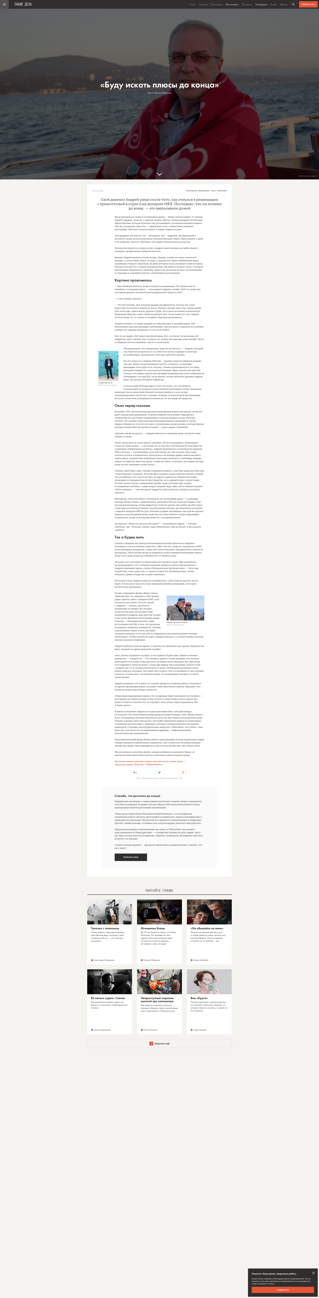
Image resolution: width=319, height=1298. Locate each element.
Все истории (232, 4)
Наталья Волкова (162, 92)
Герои (213, 191)
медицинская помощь (149, 778)
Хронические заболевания (197, 191)
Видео (274, 4)
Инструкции (261, 4)
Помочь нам (308, 4)
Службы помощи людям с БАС (171, 778)
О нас (192, 4)
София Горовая (199, 1029)
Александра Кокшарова (104, 960)
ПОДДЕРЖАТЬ (283, 1290)
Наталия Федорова (151, 960)
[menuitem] (4, 4)
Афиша (283, 4)
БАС (138, 778)
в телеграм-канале (124, 764)
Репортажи (222, 191)
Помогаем (247, 4)
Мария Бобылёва (200, 960)
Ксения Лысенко (150, 1029)
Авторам (203, 4)
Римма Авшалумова (102, 1029)
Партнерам (217, 4)
